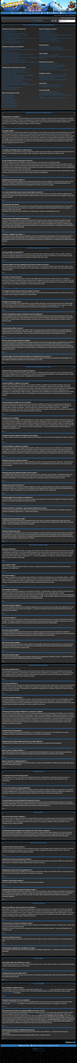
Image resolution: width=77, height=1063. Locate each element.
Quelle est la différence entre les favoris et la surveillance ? (53, 74)
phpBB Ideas (13, 1003)
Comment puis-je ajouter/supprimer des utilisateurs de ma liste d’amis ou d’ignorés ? (56, 57)
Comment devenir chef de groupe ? (47, 36)
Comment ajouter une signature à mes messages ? (14, 72)
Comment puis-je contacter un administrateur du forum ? (53, 97)
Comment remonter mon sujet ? (10, 89)
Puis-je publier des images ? (9, 99)
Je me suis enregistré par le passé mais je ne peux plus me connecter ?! (19, 38)
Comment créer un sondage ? (9, 73)
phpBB (61, 307)
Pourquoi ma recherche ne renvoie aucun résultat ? (51, 65)
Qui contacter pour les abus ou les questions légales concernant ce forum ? (55, 95)
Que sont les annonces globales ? (10, 100)
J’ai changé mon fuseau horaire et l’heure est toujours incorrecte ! (18, 54)
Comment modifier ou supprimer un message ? (13, 70)
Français (63, 21)
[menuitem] (22, 13)
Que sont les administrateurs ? (46, 30)
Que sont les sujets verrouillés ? (10, 105)
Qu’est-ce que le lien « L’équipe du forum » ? (50, 41)
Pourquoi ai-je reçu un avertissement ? (11, 81)
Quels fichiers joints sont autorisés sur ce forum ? (51, 84)
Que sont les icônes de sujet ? (9, 106)
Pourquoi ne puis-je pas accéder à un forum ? (13, 78)
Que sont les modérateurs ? (46, 32)
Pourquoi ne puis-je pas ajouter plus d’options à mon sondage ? (17, 75)
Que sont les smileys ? (7, 97)
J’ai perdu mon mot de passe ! (9, 39)
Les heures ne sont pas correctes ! (10, 52)
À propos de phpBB (7, 992)
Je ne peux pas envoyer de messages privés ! (50, 46)
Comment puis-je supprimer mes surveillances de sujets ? (53, 79)
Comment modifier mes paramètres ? (11, 48)
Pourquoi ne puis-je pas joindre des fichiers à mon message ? (17, 79)
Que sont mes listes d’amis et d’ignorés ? (49, 55)
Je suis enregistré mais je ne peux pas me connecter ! (15, 35)
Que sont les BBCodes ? (8, 94)
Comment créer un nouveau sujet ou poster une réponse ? (16, 69)
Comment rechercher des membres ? (48, 68)
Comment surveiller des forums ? (47, 78)
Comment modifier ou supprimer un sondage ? (13, 76)
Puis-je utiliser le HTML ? (8, 95)
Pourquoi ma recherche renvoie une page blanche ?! (52, 66)
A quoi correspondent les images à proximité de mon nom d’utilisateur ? (19, 57)
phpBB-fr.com (41, 1048)
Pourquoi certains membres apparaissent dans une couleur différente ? (56, 38)
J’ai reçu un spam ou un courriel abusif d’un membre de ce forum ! (55, 49)
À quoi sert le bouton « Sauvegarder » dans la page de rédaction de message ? (18, 85)
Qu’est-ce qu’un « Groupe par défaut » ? (49, 39)
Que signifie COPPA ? (7, 32)
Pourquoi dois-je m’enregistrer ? (10, 30)
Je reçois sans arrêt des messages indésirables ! (51, 48)
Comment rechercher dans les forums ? (49, 63)
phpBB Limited (46, 989)
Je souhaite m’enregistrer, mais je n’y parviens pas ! (14, 33)
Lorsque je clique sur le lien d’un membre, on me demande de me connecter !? (20, 63)
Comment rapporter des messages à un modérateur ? (15, 83)
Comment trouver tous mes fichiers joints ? (49, 86)
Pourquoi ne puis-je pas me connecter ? (12, 36)
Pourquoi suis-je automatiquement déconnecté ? (14, 41)
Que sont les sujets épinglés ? (9, 103)
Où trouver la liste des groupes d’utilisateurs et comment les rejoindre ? (56, 35)
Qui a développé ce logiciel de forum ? (48, 91)
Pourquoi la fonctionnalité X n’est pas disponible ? (51, 93)
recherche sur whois (33, 1014)
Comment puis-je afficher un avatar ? (11, 59)
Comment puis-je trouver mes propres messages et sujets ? (53, 69)
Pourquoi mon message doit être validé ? (12, 87)
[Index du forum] (38, 5)
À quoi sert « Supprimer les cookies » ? (11, 42)
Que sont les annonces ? (8, 102)
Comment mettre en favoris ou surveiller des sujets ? (52, 76)
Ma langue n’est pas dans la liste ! (10, 55)
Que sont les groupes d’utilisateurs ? (48, 33)
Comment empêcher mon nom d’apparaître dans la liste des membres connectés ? (19, 50)
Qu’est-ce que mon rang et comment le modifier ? (14, 60)
